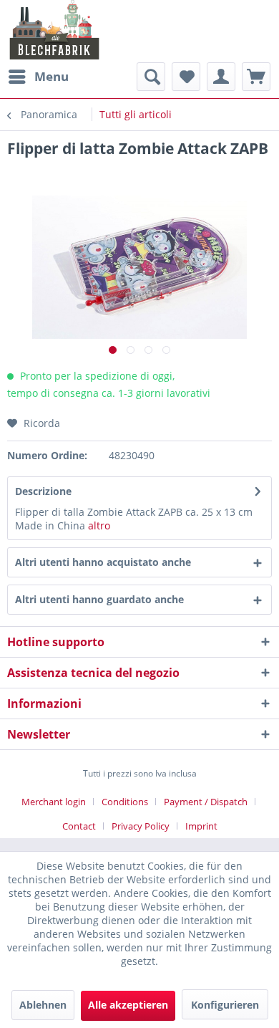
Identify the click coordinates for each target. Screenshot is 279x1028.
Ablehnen (43, 1005)
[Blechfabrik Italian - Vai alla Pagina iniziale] (54, 29)
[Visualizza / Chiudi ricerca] (151, 76)
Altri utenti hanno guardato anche (99, 599)
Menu (51, 76)
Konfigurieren (225, 1005)
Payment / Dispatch (206, 801)
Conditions (125, 801)
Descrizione (43, 491)
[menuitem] (38, 76)
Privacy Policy (141, 826)
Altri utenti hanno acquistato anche (103, 562)
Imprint (201, 826)
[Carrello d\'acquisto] (256, 76)
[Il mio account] (221, 76)
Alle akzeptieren (128, 1005)
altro (99, 525)
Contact (79, 826)
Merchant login (53, 801)
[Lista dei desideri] (186, 76)
